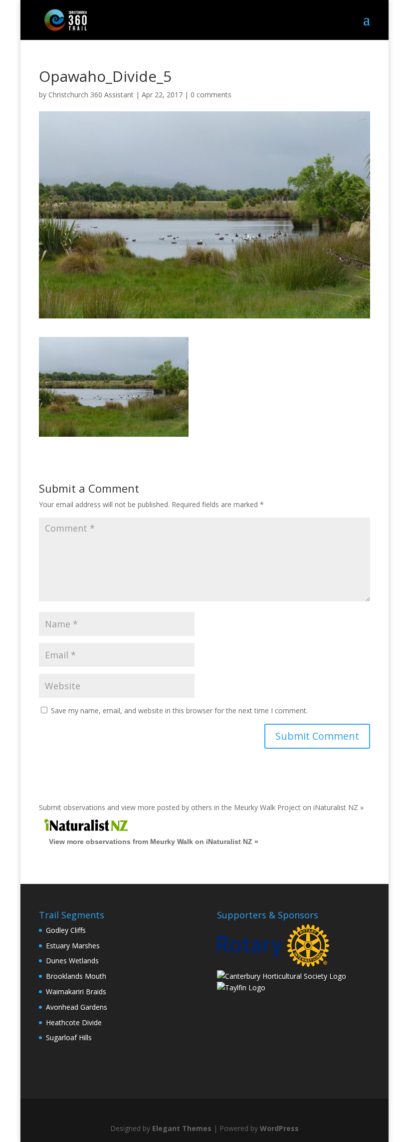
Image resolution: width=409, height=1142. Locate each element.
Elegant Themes (181, 1128)
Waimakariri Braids (76, 991)
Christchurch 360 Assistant (91, 94)
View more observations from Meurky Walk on (153, 842)
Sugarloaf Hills (69, 1037)
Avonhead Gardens (76, 1007)
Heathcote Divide (74, 1022)
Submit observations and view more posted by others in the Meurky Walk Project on (201, 807)
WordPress (279, 1128)
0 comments (211, 94)
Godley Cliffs (66, 930)
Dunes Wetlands (72, 960)
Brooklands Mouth (76, 976)
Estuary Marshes (73, 945)
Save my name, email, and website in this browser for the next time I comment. (179, 710)
